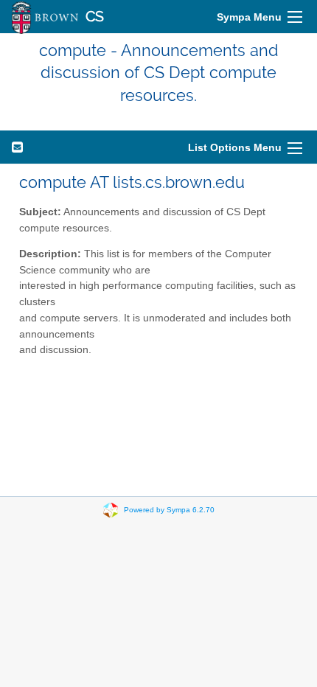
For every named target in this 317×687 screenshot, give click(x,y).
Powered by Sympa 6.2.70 (169, 510)
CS (95, 16)
